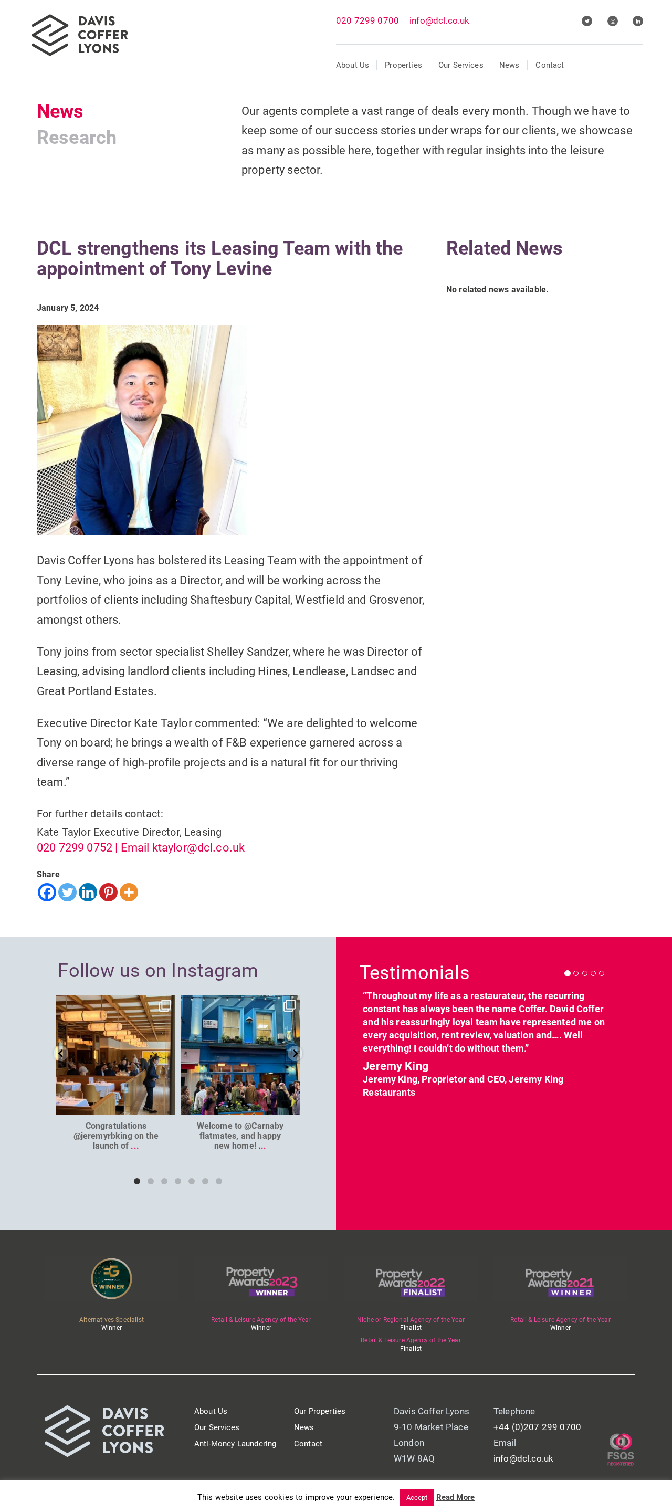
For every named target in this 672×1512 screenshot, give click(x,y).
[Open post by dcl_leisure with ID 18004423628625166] (115, 1055)
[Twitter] (67, 892)
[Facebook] (47, 892)
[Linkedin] (88, 892)
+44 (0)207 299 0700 (537, 1427)
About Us (352, 65)
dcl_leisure (115, 1004)
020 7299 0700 (367, 20)
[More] (129, 892)
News (509, 65)
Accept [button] (417, 1498)
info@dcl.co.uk (439, 20)
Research (77, 138)
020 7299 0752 (74, 847)
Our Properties (319, 1411)
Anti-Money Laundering (235, 1443)
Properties (403, 65)
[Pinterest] (108, 892)
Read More (455, 1497)
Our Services (461, 65)
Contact (550, 65)
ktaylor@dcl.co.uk (198, 847)
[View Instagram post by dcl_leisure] (166, 1105)
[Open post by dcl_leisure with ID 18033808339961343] (240, 1055)
